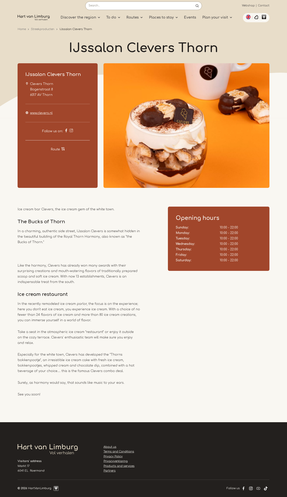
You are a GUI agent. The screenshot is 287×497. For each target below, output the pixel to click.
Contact (263, 5)
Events (190, 17)
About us (109, 446)
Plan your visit (215, 17)
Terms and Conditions (118, 451)
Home (22, 29)
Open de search (197, 6)
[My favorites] (256, 18)
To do (111, 17)
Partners (109, 470)
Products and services (119, 466)
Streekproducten (42, 29)
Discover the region (78, 17)
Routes (132, 17)
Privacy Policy (113, 456)
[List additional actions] (247, 17)
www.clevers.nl (41, 113)
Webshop (248, 5)
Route (55, 149)
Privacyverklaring (115, 461)
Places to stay (161, 17)
